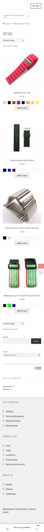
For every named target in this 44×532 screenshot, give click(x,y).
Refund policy (8, 509)
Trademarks (11, 493)
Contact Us (10, 455)
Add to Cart (22, 108)
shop (8, 445)
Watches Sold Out (13, 420)
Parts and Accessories (15, 416)
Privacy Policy (11, 459)
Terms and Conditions (22, 527)
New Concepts (12, 425)
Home (8, 23)
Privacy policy (21, 509)
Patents (9, 489)
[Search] (39, 355)
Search (5, 337)
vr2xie (8, 450)
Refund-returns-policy (15, 464)
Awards (9, 484)
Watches (9, 411)
